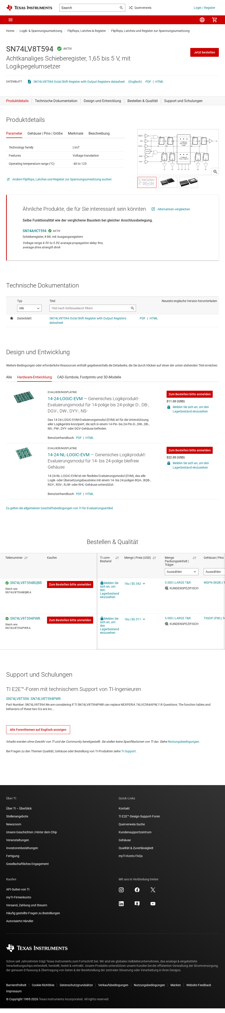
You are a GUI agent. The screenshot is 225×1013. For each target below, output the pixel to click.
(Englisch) (135, 81)
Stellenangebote (17, 816)
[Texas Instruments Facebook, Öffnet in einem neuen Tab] (137, 891)
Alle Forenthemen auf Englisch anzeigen (38, 729)
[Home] (29, 8)
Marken (176, 985)
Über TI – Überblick (19, 808)
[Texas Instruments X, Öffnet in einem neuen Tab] (153, 891)
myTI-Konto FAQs (131, 856)
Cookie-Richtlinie (43, 985)
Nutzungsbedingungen (183, 741)
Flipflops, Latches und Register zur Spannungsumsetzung (150, 31)
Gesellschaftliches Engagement (27, 864)
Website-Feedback (198, 985)
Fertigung (12, 856)
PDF (148, 81)
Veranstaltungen (17, 840)
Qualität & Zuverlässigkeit (136, 848)
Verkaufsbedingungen (113, 985)
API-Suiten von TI (17, 889)
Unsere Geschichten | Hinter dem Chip (31, 832)
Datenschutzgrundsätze (76, 985)
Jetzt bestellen (204, 52)
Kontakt (124, 808)
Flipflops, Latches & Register (86, 31)
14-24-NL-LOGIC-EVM (68, 454)
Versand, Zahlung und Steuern (26, 905)
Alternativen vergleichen (174, 209)
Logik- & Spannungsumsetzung (41, 31)
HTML (159, 81)
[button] (10, 19)
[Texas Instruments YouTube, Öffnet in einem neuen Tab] (153, 905)
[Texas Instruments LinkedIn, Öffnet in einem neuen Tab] (121, 905)
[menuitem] (202, 19)
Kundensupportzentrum (135, 832)
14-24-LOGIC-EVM (65, 398)
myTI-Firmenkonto (18, 897)
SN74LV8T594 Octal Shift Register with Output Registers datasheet (79, 81)
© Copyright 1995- (22, 999)
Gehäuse (125, 840)
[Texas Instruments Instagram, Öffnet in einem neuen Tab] (121, 891)
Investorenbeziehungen (22, 848)
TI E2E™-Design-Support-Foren (139, 816)
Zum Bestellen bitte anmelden (190, 394)
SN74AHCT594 (34, 231)
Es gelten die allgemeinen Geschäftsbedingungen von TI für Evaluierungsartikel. (60, 508)
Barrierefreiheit (16, 985)
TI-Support (128, 751)
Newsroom (13, 824)
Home (10, 31)
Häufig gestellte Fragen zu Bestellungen (33, 913)
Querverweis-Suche (132, 824)
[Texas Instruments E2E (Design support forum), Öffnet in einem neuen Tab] (137, 905)
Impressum (14, 991)
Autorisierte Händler (19, 921)
